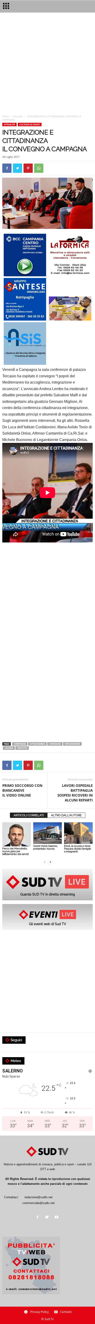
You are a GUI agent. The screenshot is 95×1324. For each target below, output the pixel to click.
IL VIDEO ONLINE (22, 790)
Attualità (18, 116)
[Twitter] (48, 1217)
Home (5, 116)
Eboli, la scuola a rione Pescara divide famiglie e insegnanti (77, 849)
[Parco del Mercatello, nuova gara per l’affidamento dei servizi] (16, 834)
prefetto (22, 748)
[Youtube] (57, 1217)
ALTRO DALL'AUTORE (66, 815)
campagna (20, 743)
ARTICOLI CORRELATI (29, 815)
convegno (55, 743)
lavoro (9, 748)
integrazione (72, 743)
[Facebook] (38, 1217)
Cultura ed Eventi (29, 124)
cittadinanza (37, 743)
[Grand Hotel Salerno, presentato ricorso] (47, 833)
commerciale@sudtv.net (38, 1203)
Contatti (65, 1312)
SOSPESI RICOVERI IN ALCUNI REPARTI (75, 792)
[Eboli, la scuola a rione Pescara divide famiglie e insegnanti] (78, 833)
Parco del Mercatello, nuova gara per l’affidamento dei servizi (15, 851)
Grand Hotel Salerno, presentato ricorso (45, 847)
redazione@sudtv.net (38, 1197)
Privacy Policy (39, 1312)
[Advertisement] (47, 64)
